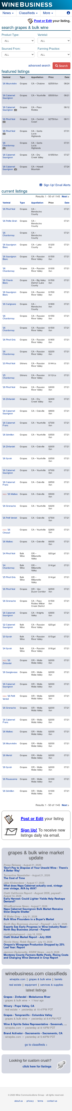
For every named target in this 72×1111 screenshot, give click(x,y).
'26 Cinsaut (6, 531)
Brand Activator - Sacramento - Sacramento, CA (33, 1033)
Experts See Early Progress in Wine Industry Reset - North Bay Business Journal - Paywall (36, 928)
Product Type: (10, 35)
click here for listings (37, 1066)
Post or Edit (43, 21)
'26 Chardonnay (9, 144)
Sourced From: (11, 48)
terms (40, 1100)
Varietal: (43, 35)
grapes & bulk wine (40, 979)
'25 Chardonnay (9, 376)
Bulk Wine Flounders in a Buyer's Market (29, 919)
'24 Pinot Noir (9, 553)
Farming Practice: (49, 48)
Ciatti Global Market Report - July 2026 (27, 937)
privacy (30, 1100)
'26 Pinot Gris (9, 339)
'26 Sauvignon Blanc (9, 246)
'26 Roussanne (10, 778)
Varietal (6, 202)
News (7, 12)
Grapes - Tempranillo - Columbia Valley (28, 1015)
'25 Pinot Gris (9, 577)
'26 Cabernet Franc (9, 424)
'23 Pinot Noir (9, 363)
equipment (31, 984)
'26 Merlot (7, 755)
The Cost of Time (14, 878)
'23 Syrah (7, 636)
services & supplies (51, 984)
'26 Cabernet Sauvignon (9, 96)
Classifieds (27, 12)
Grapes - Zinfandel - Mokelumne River (27, 997)
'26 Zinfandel (9, 398)
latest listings (36, 989)
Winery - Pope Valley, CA (19, 1006)
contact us (52, 1100)
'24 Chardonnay (9, 566)
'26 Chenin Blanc (8, 281)
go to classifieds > (36, 1044)
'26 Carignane (9, 303)
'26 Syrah (7, 458)
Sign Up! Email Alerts (56, 185)
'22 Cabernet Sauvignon (9, 626)
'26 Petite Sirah (10, 220)
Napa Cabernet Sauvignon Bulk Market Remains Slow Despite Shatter (33, 910)
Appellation (37, 202)
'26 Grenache (9, 505)
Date (67, 202)
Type (22, 202)
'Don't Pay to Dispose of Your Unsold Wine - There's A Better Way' (36, 869)
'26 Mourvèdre (10, 83)
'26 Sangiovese (10, 672)
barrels (58, 979)
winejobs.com (17, 979)
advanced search (39, 65)
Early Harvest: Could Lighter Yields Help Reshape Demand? (34, 900)
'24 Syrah (7, 648)
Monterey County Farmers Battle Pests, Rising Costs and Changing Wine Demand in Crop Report (36, 956)
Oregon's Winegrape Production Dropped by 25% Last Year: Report (34, 946)
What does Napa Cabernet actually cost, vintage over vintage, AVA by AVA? (33, 887)
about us (18, 1100)
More (47, 12)
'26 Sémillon (8, 434)
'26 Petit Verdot (10, 517)
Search (63, 66)
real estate (15, 984)
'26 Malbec (12, 493)
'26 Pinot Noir (9, 119)
